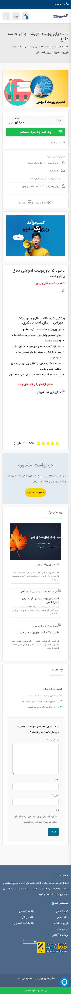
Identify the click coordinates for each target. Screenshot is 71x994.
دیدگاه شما (53, 740)
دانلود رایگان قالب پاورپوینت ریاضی (39, 632)
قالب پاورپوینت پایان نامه (31, 47)
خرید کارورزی (62, 911)
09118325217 (60, 4)
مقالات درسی (62, 917)
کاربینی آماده (63, 929)
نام (56, 780)
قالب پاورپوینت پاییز (48, 564)
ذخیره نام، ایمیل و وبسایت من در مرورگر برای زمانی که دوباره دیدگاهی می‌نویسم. (35, 819)
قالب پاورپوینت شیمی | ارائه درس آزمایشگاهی (40, 600)
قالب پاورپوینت (54, 47)
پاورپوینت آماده (61, 923)
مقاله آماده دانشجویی (24, 923)
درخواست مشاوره (35, 492)
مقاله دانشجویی (26, 911)
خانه (66, 47)
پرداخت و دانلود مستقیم (35, 131)
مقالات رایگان (28, 917)
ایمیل (55, 795)
